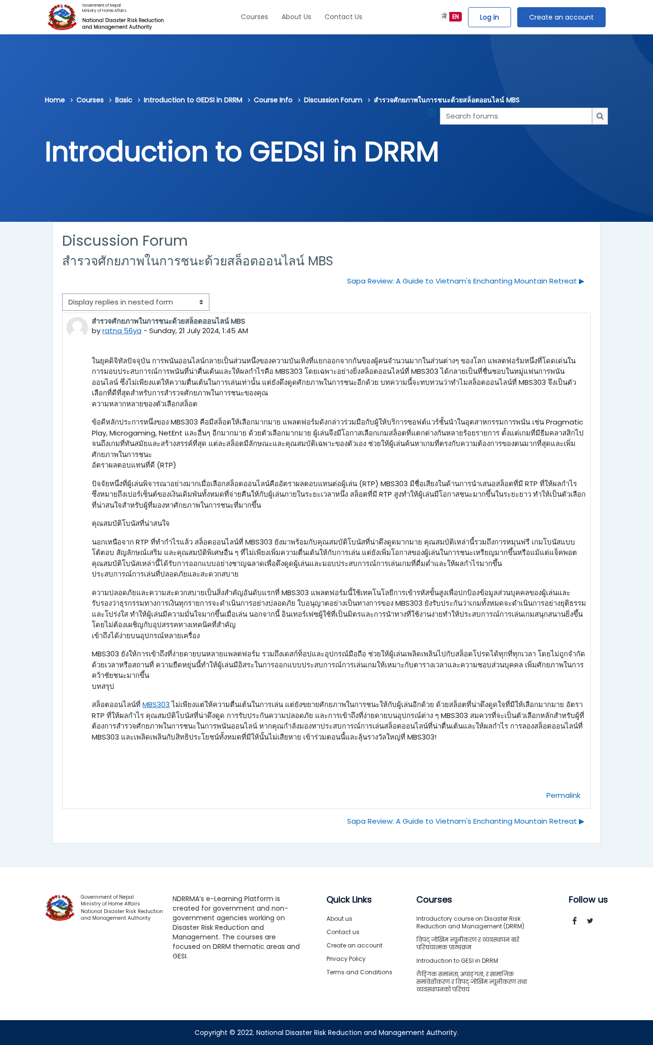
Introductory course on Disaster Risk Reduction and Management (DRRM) (470, 922)
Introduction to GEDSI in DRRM (193, 100)
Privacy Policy (346, 959)
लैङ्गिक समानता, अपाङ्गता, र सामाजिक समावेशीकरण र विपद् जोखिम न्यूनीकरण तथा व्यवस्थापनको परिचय (471, 981)
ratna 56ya (121, 331)
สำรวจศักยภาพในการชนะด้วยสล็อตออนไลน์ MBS (447, 100)
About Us (296, 17)
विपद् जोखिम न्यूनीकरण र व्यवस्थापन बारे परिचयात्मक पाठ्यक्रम (467, 943)
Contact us (342, 932)
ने (444, 16)
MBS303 (156, 704)
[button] (433, 116)
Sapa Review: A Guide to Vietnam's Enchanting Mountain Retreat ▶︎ (466, 281)
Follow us (588, 899)
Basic (123, 100)
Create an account (561, 17)
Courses (254, 17)
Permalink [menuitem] (563, 795)
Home (55, 100)
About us (339, 918)
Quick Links (349, 899)
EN (455, 16)
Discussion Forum (333, 100)
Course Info (273, 100)
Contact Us (343, 17)
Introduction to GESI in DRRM (457, 961)
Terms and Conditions (359, 972)
